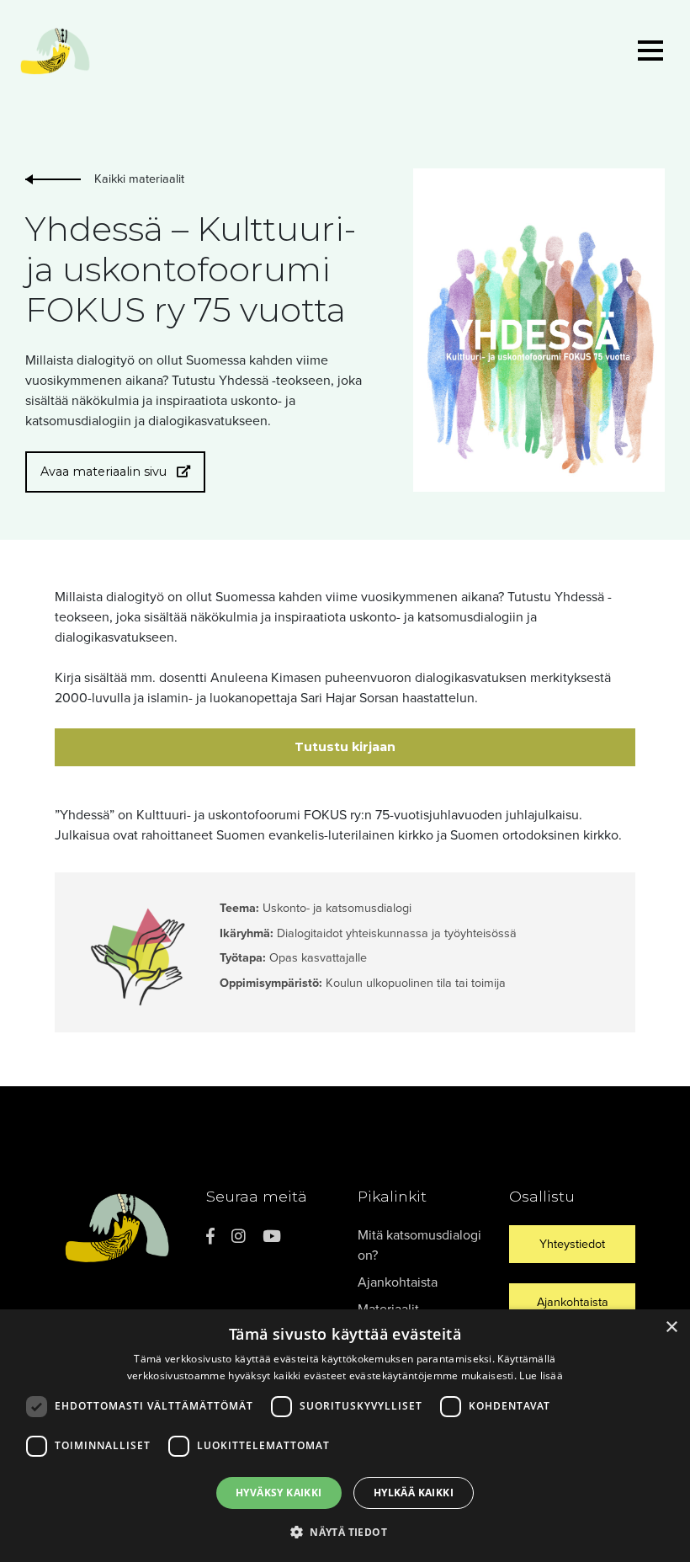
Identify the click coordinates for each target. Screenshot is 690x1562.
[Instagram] (238, 1236)
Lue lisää (541, 1375)
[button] (345, 1532)
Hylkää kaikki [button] (414, 1492)
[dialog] (345, 1435)
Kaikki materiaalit (139, 179)
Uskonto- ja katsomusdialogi (337, 908)
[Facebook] (210, 1236)
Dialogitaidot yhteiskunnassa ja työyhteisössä (397, 933)
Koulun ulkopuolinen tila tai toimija (416, 983)
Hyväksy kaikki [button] (279, 1492)
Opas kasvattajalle (319, 958)
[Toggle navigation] (650, 53)
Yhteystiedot (572, 1244)
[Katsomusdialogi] (55, 53)
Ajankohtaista (398, 1282)
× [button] (671, 1327)
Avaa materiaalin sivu (105, 471)
